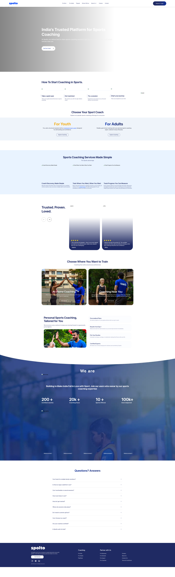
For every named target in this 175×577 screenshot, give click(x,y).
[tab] (87, 479)
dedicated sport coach (70, 128)
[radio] (71, 240)
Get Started (37, 557)
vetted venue (82, 187)
